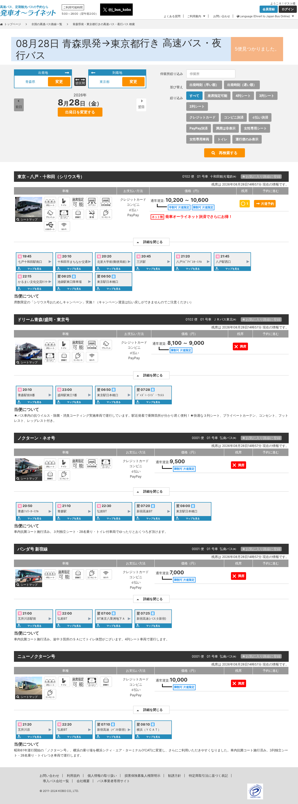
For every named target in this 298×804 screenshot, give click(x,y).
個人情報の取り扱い (102, 775)
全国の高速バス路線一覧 (46, 24)
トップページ (12, 24)
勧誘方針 (174, 775)
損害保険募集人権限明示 (142, 775)
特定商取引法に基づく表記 (208, 775)
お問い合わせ (221, 16)
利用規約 (73, 775)
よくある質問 (172, 16)
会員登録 (269, 9)
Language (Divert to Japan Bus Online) (265, 16)
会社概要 (83, 781)
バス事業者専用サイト (113, 781)
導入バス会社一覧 (56, 781)
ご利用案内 (194, 16)
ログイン (288, 9)
